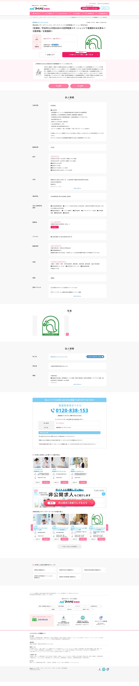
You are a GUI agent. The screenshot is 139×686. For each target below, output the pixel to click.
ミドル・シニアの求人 (99, 637)
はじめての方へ (64, 13)
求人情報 (58, 86)
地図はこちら (54, 44)
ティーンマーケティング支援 (71, 648)
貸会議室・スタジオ (56, 662)
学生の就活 (32, 637)
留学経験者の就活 (39, 637)
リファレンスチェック (74, 662)
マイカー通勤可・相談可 (55, 222)
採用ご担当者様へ (92, 3)
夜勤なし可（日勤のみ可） (56, 246)
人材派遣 (31, 656)
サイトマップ (78, 606)
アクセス (41, 668)
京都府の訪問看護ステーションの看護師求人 (43, 576)
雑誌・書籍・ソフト (98, 648)
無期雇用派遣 (63, 657)
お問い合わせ (69, 609)
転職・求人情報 (63, 637)
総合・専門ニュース (44, 648)
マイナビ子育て (58, 650)
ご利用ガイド (50, 13)
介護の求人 (70, 657)
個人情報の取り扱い (94, 606)
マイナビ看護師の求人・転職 (35, 17)
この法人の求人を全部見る (69, 546)
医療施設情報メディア (94, 650)
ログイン (104, 8)
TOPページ (37, 13)
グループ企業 (58, 668)
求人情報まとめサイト (34, 648)
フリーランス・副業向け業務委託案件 (53, 639)
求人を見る (46, 482)
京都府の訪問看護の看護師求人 (67, 577)
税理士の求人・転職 (87, 656)
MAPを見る (54, 227)
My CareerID (86, 650)
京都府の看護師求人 (39, 570)
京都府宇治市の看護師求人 (66, 570)
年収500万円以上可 (55, 156)
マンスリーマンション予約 (47, 651)
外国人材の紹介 (86, 657)
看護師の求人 (33, 657)
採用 (53, 668)
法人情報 (80, 86)
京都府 (44, 17)
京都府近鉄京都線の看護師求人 (92, 570)
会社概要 (37, 668)
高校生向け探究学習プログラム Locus (45, 643)
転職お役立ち (104, 13)
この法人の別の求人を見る (94, 357)
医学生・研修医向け (55, 637)
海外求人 (69, 637)
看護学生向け (46, 637)
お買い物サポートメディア (35, 651)
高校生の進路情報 (33, 643)
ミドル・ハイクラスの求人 (78, 637)
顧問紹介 (94, 656)
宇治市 (49, 17)
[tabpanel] (93, 44)
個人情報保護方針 (64, 668)
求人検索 (77, 13)
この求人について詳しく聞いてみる (81, 54)
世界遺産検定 (41, 650)
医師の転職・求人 (49, 657)
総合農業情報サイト (50, 650)
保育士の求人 (56, 657)
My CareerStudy (79, 650)
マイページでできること (104, 3)
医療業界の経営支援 (77, 657)
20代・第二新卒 (49, 656)
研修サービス (32, 662)
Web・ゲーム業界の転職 (39, 656)
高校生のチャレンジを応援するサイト (56, 648)
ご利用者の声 (90, 13)
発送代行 (49, 662)
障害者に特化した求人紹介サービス (37, 639)
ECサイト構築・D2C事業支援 (68, 650)
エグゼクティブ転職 (71, 656)
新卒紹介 (55, 656)
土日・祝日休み (54, 261)
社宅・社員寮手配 (65, 662)
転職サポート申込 (86, 609)
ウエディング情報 (33, 650)
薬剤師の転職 (100, 656)
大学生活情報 (81, 648)
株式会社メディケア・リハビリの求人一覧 (61, 17)
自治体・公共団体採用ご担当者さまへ (45, 606)
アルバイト (87, 637)
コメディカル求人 (40, 657)
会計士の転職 (79, 656)
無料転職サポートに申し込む (89, 8)
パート (91, 637)
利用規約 (53, 609)
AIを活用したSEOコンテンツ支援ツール (62, 651)
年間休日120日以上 (62, 261)
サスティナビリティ (48, 668)
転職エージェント (62, 656)
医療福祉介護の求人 (66, 639)
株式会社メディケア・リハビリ (40, 22)
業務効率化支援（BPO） (41, 662)
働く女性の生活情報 (89, 648)
